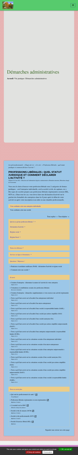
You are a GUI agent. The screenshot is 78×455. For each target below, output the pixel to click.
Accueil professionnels (15, 165)
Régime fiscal (14, 237)
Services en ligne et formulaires (20, 255)
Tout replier (52, 216)
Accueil (10, 78)
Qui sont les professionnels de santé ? (24, 394)
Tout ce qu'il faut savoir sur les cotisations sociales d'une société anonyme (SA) (36, 357)
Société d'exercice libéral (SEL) (22, 421)
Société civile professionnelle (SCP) (24, 416)
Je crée (38, 165)
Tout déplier (64, 216)
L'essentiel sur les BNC (20, 405)
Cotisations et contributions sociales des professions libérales (30, 288)
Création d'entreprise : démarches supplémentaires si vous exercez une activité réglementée (40, 293)
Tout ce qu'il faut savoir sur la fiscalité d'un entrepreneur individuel (32, 298)
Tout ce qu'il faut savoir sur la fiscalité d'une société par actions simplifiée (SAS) (36, 314)
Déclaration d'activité (17, 227)
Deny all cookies (34, 452)
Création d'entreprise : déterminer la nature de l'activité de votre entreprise (34, 282)
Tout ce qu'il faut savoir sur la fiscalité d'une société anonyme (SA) (32, 319)
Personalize (47, 452)
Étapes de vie (29, 165)
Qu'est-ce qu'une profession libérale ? (22, 222)
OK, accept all (66, 449)
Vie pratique (19, 78)
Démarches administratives (36, 78)
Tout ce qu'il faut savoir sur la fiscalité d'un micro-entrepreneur (31, 303)
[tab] (38, 206)
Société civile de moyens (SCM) (22, 411)
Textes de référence (16, 248)
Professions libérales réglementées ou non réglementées (30, 400)
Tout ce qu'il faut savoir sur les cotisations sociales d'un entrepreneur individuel (36, 339)
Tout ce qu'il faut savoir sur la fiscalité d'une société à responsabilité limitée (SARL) (37, 308)
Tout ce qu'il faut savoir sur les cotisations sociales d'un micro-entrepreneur (35, 344)
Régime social (15, 232)
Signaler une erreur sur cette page (57, 430)
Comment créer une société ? (20, 270)
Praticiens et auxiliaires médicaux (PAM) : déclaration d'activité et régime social (36, 266)
